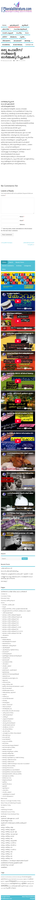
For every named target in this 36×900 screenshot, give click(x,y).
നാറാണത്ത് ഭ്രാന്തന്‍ (7, 698)
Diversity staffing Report (8, 600)
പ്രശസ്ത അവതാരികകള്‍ (8, 723)
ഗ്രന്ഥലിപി (5, 664)
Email (22, 220)
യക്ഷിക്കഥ (4, 867)
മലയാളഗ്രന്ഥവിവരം (8, 767)
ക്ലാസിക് (5, 29)
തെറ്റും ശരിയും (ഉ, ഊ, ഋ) (9, 832)
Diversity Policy (5, 598)
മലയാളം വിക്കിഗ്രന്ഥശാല (9, 759)
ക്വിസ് (4, 37)
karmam (14, 879)
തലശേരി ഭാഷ (6, 676)
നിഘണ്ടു (4, 700)
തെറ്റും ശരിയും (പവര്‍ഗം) (8, 849)
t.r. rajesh (6, 881)
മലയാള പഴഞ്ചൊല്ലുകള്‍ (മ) (10, 629)
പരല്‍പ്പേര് (5, 717)
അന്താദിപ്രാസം (6, 643)
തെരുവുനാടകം (6, 682)
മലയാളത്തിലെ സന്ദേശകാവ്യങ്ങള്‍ (11, 772)
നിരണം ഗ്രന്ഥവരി (7, 704)
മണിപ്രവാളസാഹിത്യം (8, 747)
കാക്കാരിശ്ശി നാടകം (6, 820)
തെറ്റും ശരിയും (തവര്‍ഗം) (8, 845)
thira (18, 881)
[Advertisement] (18, 81)
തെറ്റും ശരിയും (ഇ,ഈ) (8, 829)
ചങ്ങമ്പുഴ (29, 883)
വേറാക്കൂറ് (4, 581)
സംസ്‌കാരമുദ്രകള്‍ (20, 29)
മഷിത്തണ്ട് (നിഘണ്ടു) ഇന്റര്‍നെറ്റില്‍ (11, 863)
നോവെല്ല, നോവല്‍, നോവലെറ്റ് (10, 710)
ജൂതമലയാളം (5, 672)
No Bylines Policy (6, 805)
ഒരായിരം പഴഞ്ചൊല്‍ (8, 604)
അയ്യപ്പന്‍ (3, 883)
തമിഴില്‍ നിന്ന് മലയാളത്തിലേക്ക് (10, 674)
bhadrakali (25, 877)
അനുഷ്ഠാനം (24, 881)
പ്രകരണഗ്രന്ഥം (6, 721)
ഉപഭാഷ (3, 816)
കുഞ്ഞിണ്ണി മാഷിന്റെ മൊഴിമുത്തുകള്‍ (12, 656)
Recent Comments (8, 266)
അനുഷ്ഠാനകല (30, 881)
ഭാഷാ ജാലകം (17, 44)
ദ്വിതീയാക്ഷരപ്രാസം (8, 690)
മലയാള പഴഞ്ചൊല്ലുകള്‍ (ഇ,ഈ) (11, 615)
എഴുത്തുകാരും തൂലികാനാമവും (10, 649)
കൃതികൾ (25, 25)
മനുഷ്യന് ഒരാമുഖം (7, 242)
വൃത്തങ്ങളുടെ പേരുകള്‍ (8, 794)
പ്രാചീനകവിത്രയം (7, 729)
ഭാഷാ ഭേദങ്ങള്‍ (6, 739)
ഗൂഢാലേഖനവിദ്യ (7, 662)
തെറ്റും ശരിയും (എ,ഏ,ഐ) (9, 834)
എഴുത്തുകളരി (6, 647)
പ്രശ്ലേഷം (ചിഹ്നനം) (7, 727)
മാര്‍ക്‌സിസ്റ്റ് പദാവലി (7, 865)
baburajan (19, 876)
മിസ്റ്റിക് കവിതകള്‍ (7, 780)
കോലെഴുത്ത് (5, 660)
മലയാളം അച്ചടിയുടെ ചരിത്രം (10, 751)
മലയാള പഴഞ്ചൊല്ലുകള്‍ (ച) (10, 621)
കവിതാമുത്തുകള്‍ (7, 653)
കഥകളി (12, 883)
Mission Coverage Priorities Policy (11, 801)
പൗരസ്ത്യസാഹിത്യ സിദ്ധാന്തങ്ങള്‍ (11, 733)
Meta (3, 269)
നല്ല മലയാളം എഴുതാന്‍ (8, 692)
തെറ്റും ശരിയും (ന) (6, 847)
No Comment (21, 60)
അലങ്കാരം (13, 37)
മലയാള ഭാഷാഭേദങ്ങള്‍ (8, 755)
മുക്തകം (4, 782)
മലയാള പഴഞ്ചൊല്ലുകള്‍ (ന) (10, 625)
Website (22, 224)
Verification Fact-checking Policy (10, 814)
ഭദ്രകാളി (14, 886)
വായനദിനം (5, 790)
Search (11, 262)
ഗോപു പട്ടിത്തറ (21, 883)
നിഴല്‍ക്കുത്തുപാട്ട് (6, 708)
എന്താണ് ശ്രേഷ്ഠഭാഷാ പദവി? (10, 818)
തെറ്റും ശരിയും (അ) (7, 684)
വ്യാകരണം (6, 41)
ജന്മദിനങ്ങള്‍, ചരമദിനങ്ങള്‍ (9, 670)
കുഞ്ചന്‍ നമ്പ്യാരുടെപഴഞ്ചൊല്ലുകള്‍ (13, 823)
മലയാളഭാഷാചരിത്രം (8, 776)
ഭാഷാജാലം (6, 44)
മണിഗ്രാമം (5, 743)
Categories (27, 266)
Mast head (4, 798)
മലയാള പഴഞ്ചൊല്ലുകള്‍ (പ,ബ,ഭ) (11, 627)
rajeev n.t (25, 879)
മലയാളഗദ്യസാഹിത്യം (8, 765)
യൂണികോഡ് (5, 788)
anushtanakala (8, 876)
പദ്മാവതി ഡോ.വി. (6, 568)
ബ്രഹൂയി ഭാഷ (6, 735)
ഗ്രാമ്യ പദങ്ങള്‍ (6, 666)
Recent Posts (20, 262)
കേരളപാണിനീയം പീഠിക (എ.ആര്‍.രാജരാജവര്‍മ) (14, 608)
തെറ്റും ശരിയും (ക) (6, 838)
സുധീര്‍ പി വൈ (11, 888)
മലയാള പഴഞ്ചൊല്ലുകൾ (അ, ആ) (11, 633)
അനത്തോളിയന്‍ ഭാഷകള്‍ (9, 641)
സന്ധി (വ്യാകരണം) (7, 796)
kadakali (10, 879)
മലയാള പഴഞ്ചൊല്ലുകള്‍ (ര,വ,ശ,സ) (12, 631)
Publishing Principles (7, 809)
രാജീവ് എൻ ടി (21, 886)
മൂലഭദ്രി (4, 786)
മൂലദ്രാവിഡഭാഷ (7, 784)
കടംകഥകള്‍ (17, 41)
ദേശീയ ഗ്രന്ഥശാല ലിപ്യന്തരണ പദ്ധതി (12, 686)
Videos (4, 262)
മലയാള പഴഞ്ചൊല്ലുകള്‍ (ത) (10, 623)
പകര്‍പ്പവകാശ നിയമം (7, 712)
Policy (2, 807)
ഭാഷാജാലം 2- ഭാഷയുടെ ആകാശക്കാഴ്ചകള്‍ (14, 860)
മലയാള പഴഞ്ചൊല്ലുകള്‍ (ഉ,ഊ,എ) (12, 617)
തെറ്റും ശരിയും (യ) (6, 851)
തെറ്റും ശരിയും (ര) (6, 854)
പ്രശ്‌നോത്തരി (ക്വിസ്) (8, 725)
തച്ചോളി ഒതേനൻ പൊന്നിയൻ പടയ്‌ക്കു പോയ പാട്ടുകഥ (16, 611)
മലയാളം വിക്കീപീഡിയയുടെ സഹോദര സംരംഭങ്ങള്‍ (15, 763)
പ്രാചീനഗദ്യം (6, 731)
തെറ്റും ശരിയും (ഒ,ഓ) (7, 836)
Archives (19, 266)
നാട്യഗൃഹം (5, 696)
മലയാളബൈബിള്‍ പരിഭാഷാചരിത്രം (12, 774)
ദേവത (10, 886)
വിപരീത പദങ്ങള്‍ (6, 792)
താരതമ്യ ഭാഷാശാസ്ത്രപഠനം (10, 678)
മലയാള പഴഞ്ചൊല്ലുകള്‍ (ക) (10, 619)
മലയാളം (27, 41)
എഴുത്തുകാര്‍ (14, 25)
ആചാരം (8, 883)
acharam (3, 876)
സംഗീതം (19, 33)
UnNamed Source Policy (8, 812)
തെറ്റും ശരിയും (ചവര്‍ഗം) (8, 843)
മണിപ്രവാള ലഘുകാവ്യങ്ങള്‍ (10, 745)
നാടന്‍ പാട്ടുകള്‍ (7, 33)
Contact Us (29, 44)
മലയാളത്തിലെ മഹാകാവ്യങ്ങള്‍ (10, 770)
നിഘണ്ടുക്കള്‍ (5, 702)
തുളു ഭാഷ (5, 680)
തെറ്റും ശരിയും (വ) (6, 858)
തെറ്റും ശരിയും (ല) (6, 856)
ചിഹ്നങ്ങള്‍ (5, 668)
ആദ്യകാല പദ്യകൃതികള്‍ (9, 645)
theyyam (13, 881)
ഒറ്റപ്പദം (4, 606)
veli (20, 881)
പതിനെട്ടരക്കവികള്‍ (7, 613)
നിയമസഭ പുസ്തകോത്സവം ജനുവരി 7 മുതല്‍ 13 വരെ (17, 574)
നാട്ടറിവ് (4, 694)
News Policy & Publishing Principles (11, 803)
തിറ (33, 883)
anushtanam (14, 876)
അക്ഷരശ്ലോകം (6, 639)
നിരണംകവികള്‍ (6, 706)
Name (22, 216)
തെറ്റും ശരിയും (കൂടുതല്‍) (9, 840)
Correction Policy (6, 596)
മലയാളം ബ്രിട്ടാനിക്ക (7, 753)
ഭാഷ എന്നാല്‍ (6, 737)
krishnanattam (19, 879)
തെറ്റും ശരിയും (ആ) (7, 827)
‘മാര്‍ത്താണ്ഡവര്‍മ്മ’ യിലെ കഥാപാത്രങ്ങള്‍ (14, 591)
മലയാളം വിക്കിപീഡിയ (8, 761)
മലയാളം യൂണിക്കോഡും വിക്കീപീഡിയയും (13, 757)
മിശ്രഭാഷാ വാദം (6, 778)
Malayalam (4, 637)
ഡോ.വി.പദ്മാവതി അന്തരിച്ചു (9, 571)
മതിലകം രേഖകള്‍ (7, 749)
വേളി (26, 886)
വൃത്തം (22, 37)
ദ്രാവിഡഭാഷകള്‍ (7, 688)
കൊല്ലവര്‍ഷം (6, 658)
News (27, 33)
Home (4, 25)
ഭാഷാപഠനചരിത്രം (7, 741)
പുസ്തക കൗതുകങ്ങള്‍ (7, 719)
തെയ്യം (4, 885)
